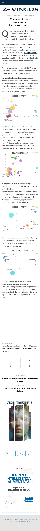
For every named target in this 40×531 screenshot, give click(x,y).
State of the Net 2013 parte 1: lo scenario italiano (20, 388)
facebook (19, 346)
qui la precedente (30, 52)
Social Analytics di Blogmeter (19, 55)
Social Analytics (17, 15)
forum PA (27, 346)
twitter (7, 351)
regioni (17, 348)
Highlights (9, 15)
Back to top (18, 527)
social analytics (26, 348)
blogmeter (5, 346)
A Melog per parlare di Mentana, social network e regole (20, 378)
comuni (13, 346)
